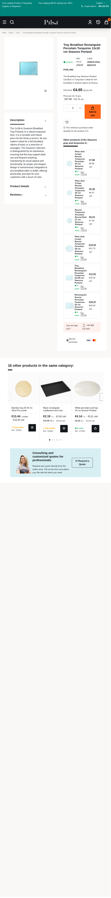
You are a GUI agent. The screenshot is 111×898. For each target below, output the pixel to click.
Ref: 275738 (84, 287)
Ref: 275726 (84, 258)
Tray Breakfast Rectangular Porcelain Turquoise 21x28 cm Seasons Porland (81, 274)
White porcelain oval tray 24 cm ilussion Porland (86, 409)
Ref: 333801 (48, 431)
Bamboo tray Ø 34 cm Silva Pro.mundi (22, 409)
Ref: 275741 (84, 314)
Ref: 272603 (80, 431)
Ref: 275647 (84, 202)
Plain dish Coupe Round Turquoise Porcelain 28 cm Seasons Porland (80, 245)
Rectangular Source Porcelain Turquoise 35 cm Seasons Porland (81, 302)
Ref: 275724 (84, 173)
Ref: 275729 (84, 229)
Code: (90, 59)
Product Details (19, 186)
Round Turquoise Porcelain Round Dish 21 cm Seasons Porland (81, 217)
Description (17, 120)
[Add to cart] (95, 428)
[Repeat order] (98, 22)
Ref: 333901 (17, 430)
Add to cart (92, 114)
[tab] (28, 121)
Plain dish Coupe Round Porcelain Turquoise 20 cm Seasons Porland (80, 189)
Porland (68, 70)
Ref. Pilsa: (79, 60)
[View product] (32, 427)
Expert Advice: (96, 6)
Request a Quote (83, 462)
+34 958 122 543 (88, 327)
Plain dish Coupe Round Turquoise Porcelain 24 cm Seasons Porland (80, 160)
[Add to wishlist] (67, 122)
